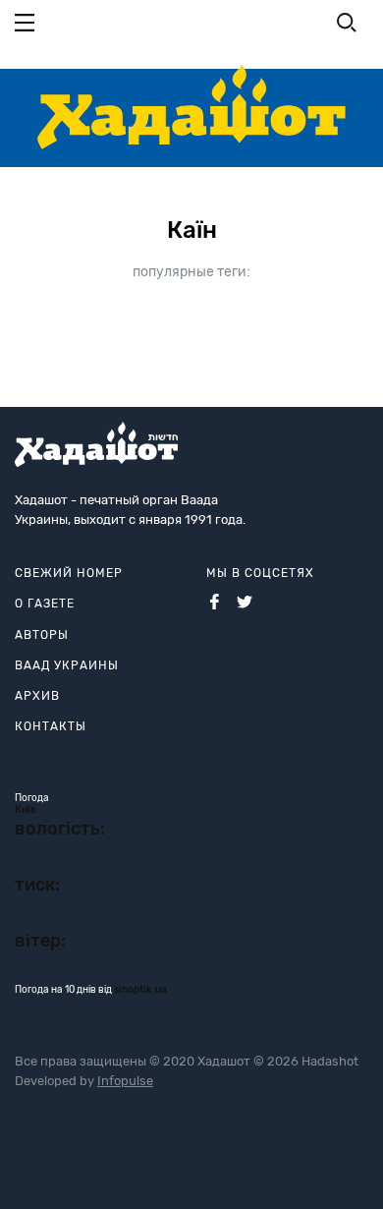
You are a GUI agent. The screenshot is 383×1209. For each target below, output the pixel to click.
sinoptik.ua (140, 990)
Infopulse (125, 1080)
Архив (37, 696)
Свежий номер (69, 573)
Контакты (50, 726)
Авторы (42, 635)
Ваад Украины (67, 665)
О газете (45, 603)
